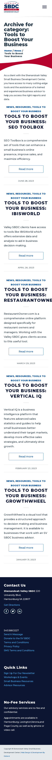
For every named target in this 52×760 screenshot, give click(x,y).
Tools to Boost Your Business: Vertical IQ (26, 391)
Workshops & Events (15, 677)
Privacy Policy (11, 646)
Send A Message (13, 634)
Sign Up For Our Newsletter (19, 673)
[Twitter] (13, 611)
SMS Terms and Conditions (19, 650)
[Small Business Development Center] (21, 6)
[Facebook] (6, 611)
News (10, 107)
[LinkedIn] (19, 611)
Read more (26, 169)
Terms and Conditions (16, 642)
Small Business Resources (18, 681)
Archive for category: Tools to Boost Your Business (18, 34)
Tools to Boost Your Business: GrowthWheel (26, 496)
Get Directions (12, 605)
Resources (23, 107)
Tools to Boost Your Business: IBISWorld (26, 208)
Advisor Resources (14, 685)
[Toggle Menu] (44, 7)
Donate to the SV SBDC (17, 638)
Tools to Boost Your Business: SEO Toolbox (26, 122)
